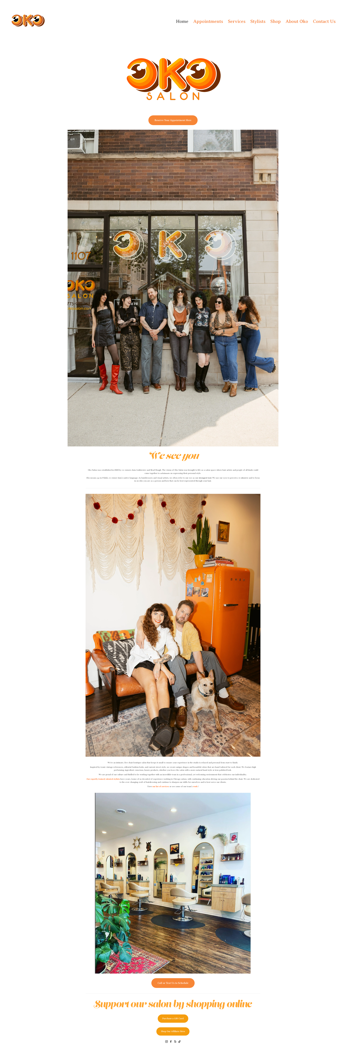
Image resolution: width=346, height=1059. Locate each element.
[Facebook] (170, 1041)
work (195, 786)
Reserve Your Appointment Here (173, 120)
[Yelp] (175, 1041)
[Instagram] (166, 1041)
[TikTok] (179, 1041)
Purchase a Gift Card (173, 1018)
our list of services (160, 786)
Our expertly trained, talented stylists (103, 779)
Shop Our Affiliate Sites (173, 1031)
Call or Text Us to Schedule (173, 983)
